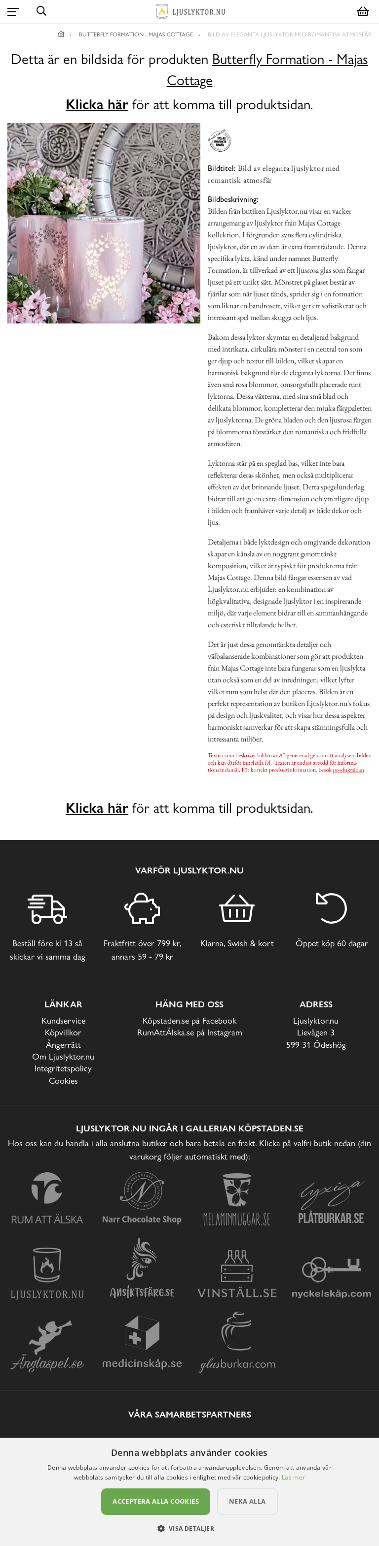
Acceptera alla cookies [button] (156, 1501)
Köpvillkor (63, 1032)
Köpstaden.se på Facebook (189, 1020)
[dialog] (189, 1492)
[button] (190, 1528)
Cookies (63, 1080)
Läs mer (293, 1477)
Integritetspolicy (63, 1068)
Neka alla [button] (247, 1501)
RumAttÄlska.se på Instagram (189, 1032)
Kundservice (63, 1020)
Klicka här (97, 104)
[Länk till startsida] (61, 34)
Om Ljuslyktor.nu (63, 1056)
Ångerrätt (63, 1044)
